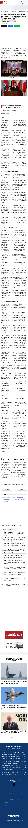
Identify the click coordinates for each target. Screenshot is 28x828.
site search (21, 2)
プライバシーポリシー (20, 802)
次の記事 (7, 489)
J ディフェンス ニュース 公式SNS (14, 781)
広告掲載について (8, 802)
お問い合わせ (19, 805)
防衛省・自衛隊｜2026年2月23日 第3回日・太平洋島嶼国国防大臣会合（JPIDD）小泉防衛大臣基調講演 (14, 499)
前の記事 (21, 489)
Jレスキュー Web (19, 793)
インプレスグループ (14, 808)
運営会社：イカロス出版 (14, 799)
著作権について (8, 805)
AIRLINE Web (9, 793)
